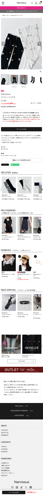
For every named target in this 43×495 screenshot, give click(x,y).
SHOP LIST (5, 432)
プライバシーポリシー (7, 473)
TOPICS (3, 446)
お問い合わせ (5, 465)
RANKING (4, 451)
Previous (3, 44)
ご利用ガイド (5, 463)
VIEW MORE (21, 361)
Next (39, 44)
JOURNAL (4, 449)
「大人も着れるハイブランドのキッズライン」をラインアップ (21, 11)
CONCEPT (4, 430)
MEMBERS (4, 435)
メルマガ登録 (5, 468)
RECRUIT (4, 475)
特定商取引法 (5, 470)
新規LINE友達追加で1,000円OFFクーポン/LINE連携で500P (21, 8)
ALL (8, 15)
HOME (3, 15)
